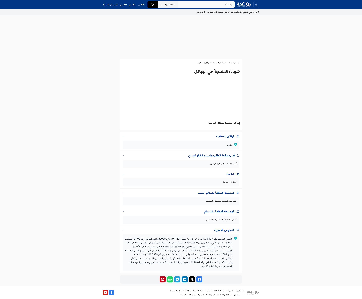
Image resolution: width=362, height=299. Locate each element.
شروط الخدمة (199, 290)
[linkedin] (185, 279)
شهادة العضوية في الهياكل (217, 71)
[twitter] (192, 279)
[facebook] (199, 279)
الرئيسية (236, 62)
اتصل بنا (230, 290)
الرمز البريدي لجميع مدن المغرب (245, 11)
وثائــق (132, 4)
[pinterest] (163, 279)
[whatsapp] (170, 279)
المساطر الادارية (110, 4)
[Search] (152, 4)
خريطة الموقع (185, 290)
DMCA (173, 290)
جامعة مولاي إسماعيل (206, 62)
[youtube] (105, 292)
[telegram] (177, 279)
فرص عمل (200, 11)
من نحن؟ (240, 290)
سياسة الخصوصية (216, 290)
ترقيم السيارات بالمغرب (218, 11)
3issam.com (185, 295)
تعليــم (123, 4)
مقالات (141, 4)
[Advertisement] (181, 37)
